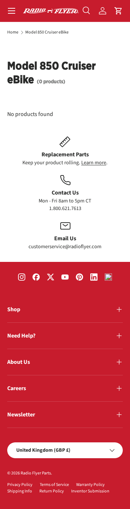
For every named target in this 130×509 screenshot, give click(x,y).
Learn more (93, 162)
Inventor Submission (90, 491)
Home (12, 32)
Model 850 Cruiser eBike (47, 32)
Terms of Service (54, 485)
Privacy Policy (19, 485)
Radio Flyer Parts (36, 473)
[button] (118, 11)
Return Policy (51, 491)
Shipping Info (19, 491)
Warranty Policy (90, 485)
